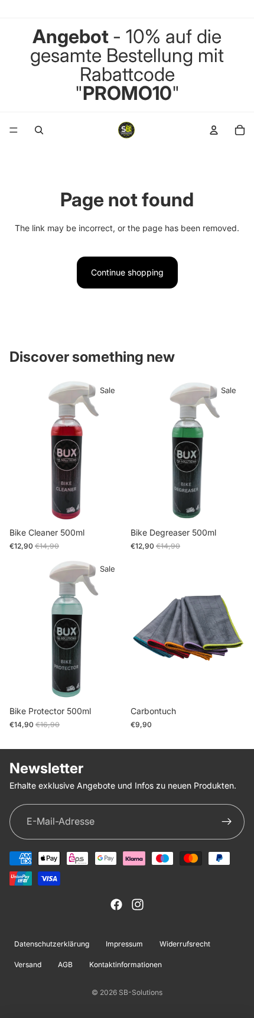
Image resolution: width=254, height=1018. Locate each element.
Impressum (124, 943)
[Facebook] (116, 904)
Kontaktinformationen (125, 964)
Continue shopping (127, 272)
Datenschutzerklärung (51, 943)
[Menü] (13, 130)
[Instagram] (138, 904)
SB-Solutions (140, 992)
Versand (27, 964)
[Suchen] (39, 130)
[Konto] (214, 130)
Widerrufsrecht (184, 943)
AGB (65, 964)
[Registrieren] (226, 821)
